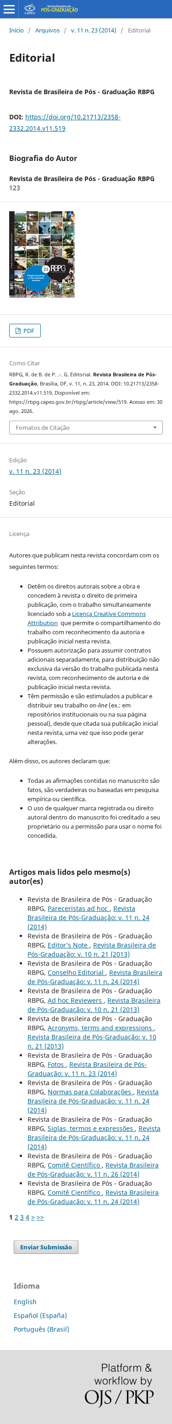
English (25, 1301)
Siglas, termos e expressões (91, 1128)
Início (16, 30)
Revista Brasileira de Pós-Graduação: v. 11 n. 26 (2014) (93, 1169)
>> (40, 1217)
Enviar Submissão (46, 1247)
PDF (28, 331)
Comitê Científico (75, 1165)
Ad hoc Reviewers (76, 1000)
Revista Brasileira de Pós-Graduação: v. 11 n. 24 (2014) (89, 917)
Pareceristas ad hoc (79, 908)
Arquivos (47, 30)
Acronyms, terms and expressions (101, 1027)
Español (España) (40, 1315)
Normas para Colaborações (90, 1091)
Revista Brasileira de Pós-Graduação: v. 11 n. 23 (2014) (87, 1069)
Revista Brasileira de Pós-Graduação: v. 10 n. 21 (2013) (92, 949)
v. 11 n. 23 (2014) (94, 30)
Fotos (57, 1064)
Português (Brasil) (41, 1329)
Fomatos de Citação (43, 427)
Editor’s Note (68, 945)
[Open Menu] (9, 9)
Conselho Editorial (76, 972)
